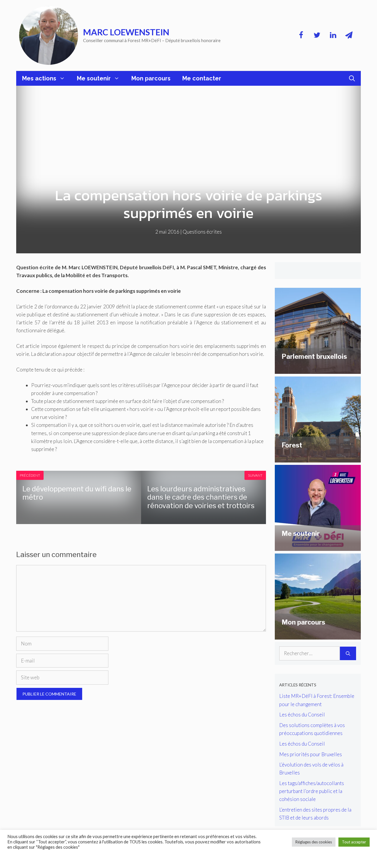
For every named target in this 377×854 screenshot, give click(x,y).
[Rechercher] (348, 653)
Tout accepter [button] (354, 842)
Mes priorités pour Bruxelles (310, 754)
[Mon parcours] (318, 635)
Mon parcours (151, 78)
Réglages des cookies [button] (313, 842)
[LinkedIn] (333, 35)
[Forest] (318, 458)
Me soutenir (94, 78)
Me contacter (201, 78)
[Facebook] (301, 35)
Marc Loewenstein (126, 32)
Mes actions (39, 78)
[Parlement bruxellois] (318, 370)
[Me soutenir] (318, 547)
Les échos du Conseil (302, 714)
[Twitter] (317, 35)
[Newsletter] (348, 35)
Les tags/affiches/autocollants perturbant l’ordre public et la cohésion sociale (311, 791)
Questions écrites (202, 232)
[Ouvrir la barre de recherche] (352, 78)
